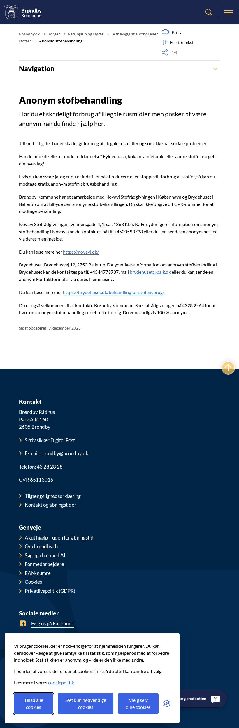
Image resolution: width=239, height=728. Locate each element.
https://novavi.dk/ (81, 251)
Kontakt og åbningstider (50, 505)
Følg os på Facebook (52, 623)
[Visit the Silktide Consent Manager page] (166, 703)
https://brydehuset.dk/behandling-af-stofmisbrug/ (113, 292)
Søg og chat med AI (45, 555)
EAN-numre (38, 573)
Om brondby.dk (42, 546)
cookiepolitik (61, 682)
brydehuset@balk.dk (150, 272)
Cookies (33, 582)
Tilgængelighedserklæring (53, 496)
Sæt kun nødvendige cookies (85, 703)
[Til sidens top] (228, 368)
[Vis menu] (228, 12)
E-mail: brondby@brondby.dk (56, 453)
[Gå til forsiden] (23, 12)
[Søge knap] (209, 12)
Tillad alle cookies (33, 703)
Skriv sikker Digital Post (50, 440)
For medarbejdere (44, 564)
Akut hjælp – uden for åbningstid (59, 538)
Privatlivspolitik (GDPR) (50, 591)
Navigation (37, 68)
